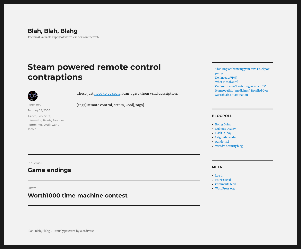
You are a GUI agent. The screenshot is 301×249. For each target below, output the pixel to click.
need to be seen (107, 93)
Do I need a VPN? (226, 77)
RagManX (34, 104)
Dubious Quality (225, 129)
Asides (32, 116)
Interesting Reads (39, 120)
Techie (32, 129)
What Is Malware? (226, 82)
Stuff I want (51, 124)
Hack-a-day (223, 133)
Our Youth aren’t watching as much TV (240, 86)
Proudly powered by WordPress (74, 231)
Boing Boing (223, 124)
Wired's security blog (229, 146)
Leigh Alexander (225, 137)
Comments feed (225, 184)
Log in (219, 175)
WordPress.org (225, 188)
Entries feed (223, 180)
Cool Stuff (43, 116)
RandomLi (222, 141)
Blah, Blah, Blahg (53, 30)
